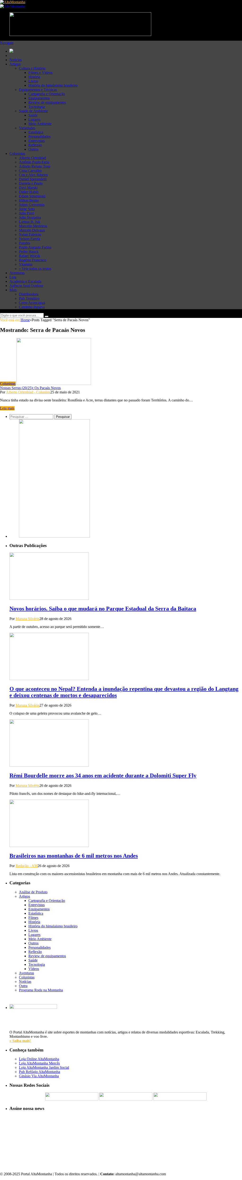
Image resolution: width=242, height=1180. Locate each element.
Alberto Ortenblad (32, 158)
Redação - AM (27, 866)
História (34, 77)
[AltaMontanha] (12, 2)
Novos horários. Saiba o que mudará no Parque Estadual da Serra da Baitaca (102, 609)
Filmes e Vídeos (40, 73)
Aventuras (17, 273)
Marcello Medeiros (33, 226)
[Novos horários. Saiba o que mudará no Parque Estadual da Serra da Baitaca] (49, 599)
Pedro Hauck (29, 251)
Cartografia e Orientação (46, 94)
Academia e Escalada (25, 281)
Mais (13, 290)
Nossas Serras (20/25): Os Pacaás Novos (30, 388)
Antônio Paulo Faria (34, 162)
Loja (12, 277)
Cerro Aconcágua (32, 303)
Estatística (35, 132)
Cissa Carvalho (30, 171)
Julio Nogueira (30, 217)
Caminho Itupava (32, 307)
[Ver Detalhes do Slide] (54, 536)
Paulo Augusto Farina (35, 247)
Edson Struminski (32, 196)
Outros (33, 149)
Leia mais (7, 408)
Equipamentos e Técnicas (38, 90)
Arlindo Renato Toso (34, 166)
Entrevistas (36, 141)
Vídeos (33, 969)
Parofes (24, 243)
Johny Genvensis (31, 205)
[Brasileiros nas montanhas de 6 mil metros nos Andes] (49, 846)
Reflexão (35, 145)
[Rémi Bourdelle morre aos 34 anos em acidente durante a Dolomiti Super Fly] (49, 765)
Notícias (15, 60)
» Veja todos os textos (35, 269)
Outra (23, 986)
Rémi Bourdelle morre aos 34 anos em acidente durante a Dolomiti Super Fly (102, 775)
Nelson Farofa (29, 239)
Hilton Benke (29, 200)
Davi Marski (28, 188)
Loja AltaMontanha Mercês (39, 1063)
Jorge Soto (27, 209)
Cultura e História (32, 68)
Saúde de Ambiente (33, 111)
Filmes (33, 918)
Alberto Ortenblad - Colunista (28, 392)
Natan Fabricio (30, 234)
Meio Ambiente (40, 124)
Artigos (15, 64)
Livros (33, 81)
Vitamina (25, 264)
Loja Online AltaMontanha (39, 1059)
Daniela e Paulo (31, 183)
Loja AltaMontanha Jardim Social (44, 1067)
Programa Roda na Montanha (41, 990)
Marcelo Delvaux (32, 230)
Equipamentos (39, 98)
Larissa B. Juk (29, 222)
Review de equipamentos (47, 102)
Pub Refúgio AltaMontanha (39, 1072)
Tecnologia (36, 107)
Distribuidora (29, 294)
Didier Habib (29, 192)
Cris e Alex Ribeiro (33, 175)
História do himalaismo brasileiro (53, 85)
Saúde (33, 115)
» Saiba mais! (20, 1041)
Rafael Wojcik (29, 256)
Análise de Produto (33, 892)
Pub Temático (29, 298)
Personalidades (39, 136)
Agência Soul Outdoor (26, 286)
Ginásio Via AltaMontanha (39, 1076)
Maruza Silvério (27, 619)
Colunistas (17, 153)
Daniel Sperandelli (33, 179)
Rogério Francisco (32, 260)
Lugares (34, 119)
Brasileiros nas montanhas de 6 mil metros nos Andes (73, 856)
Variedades (27, 128)
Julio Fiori (26, 213)
